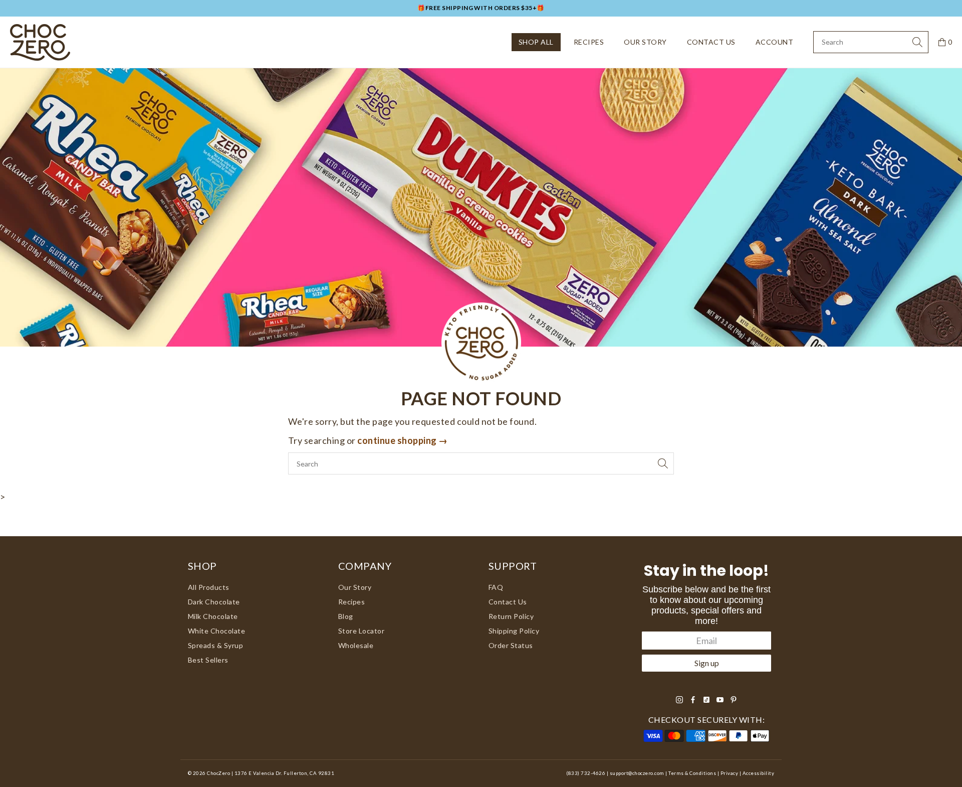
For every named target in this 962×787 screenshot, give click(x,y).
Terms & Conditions (692, 773)
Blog (345, 616)
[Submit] (917, 42)
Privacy (729, 773)
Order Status (511, 645)
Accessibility (758, 773)
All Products (208, 587)
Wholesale (355, 645)
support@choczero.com (637, 773)
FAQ (496, 587)
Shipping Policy (514, 630)
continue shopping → (402, 440)
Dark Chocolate (214, 601)
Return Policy (511, 616)
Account (774, 42)
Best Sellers (208, 660)
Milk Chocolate (213, 616)
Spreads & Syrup (215, 645)
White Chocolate (216, 630)
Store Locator (361, 630)
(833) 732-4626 (585, 773)
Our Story (645, 42)
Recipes (589, 42)
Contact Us (711, 42)
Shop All (536, 42)
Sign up (706, 663)
